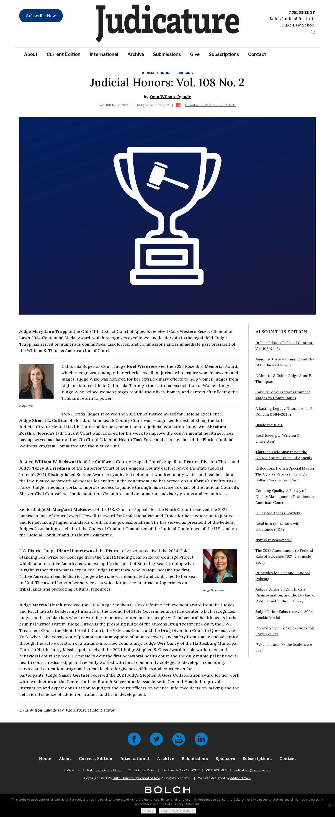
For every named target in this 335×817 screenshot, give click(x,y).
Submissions (167, 54)
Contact (257, 54)
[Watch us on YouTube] (178, 738)
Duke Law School (298, 25)
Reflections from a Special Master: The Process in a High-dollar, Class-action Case (285, 474)
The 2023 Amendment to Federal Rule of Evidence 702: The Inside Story (284, 556)
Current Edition (63, 54)
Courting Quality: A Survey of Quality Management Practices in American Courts (284, 496)
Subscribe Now (41, 15)
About (31, 54)
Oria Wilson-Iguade (170, 96)
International (104, 54)
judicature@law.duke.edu (252, 770)
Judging (185, 73)
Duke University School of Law (136, 778)
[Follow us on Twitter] (156, 738)
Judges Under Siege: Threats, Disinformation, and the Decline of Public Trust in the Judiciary (285, 595)
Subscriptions (224, 54)
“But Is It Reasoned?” (273, 540)
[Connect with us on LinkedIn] (201, 738)
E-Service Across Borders (278, 513)
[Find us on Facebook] (134, 738)
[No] (329, 805)
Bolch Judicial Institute (293, 18)
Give (195, 54)
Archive (135, 54)
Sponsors (225, 758)
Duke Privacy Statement (177, 810)
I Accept (149, 810)
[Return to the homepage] (167, 24)
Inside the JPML (269, 425)
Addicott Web (240, 778)
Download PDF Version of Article (210, 105)
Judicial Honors (157, 73)
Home (45, 758)
